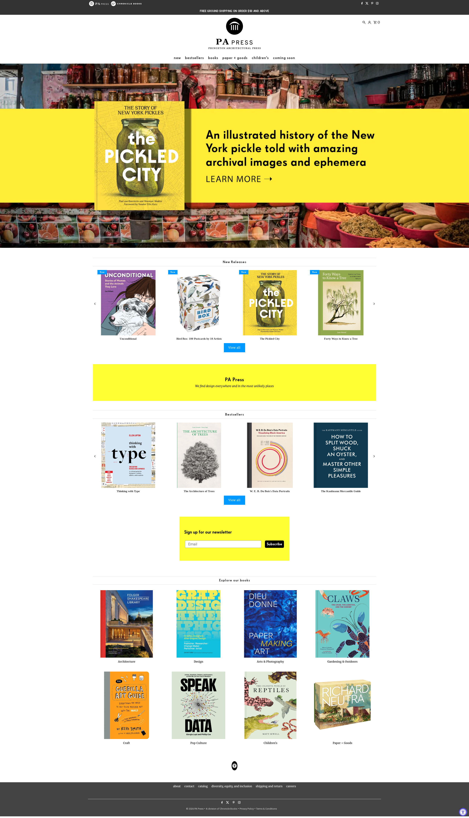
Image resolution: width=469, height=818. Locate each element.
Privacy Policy (247, 808)
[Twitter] (366, 3)
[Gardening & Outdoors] (342, 624)
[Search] (364, 22)
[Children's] (270, 705)
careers (291, 786)
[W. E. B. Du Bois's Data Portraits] (270, 455)
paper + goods (235, 58)
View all (234, 347)
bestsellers (194, 58)
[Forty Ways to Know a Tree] (341, 302)
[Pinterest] (371, 3)
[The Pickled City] (270, 302)
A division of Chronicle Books (221, 808)
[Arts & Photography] (270, 624)
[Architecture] (126, 624)
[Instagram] (376, 3)
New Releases (234, 262)
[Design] (198, 624)
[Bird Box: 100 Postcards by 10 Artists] (199, 302)
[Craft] (126, 705)
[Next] (374, 304)
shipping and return (269, 786)
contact (189, 786)
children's (260, 58)
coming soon (284, 58)
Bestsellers (234, 414)
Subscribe (274, 544)
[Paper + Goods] (342, 705)
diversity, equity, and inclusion (231, 786)
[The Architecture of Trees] (199, 455)
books (213, 58)
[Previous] (95, 304)
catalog (203, 786)
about (177, 786)
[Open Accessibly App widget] (234, 765)
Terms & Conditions (266, 808)
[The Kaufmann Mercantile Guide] (341, 455)
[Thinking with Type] (128, 455)
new (177, 58)
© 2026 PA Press (195, 808)
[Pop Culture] (198, 705)
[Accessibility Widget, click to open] (463, 812)
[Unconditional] (128, 302)
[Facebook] (361, 3)
